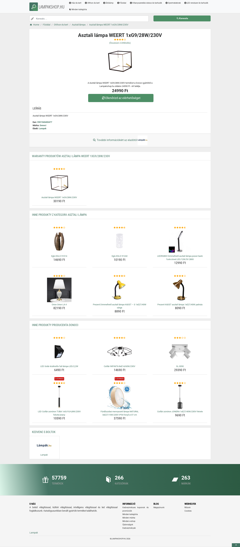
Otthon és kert (93, 3)
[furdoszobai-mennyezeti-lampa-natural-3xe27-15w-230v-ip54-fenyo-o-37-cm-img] (119, 397)
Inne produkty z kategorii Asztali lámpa (59, 214)
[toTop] (236, 545)
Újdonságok (127, 524)
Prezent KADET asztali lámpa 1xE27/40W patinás (180, 304)
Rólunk (187, 507)
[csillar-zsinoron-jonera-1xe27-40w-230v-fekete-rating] (180, 383)
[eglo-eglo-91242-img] (119, 241)
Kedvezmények (129, 528)
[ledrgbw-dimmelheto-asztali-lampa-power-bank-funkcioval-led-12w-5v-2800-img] (180, 241)
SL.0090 (180, 366)
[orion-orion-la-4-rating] (59, 276)
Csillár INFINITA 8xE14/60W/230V (119, 366)
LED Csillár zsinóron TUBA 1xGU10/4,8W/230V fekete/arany (59, 413)
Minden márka (128, 518)
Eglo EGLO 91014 (59, 256)
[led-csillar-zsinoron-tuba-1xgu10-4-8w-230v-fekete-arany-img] (59, 397)
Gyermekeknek (174, 3)
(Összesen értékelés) (120, 43)
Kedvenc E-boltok (44, 432)
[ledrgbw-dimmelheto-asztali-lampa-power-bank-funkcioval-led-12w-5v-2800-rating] (180, 227)
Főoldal (123, 3)
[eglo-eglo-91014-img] (59, 241)
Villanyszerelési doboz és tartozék (147, 3)
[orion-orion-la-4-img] (59, 290)
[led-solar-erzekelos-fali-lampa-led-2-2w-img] (59, 351)
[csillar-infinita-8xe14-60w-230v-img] (119, 351)
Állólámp (109, 3)
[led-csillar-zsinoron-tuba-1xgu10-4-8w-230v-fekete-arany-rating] (59, 383)
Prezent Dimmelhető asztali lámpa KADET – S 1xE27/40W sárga (119, 306)
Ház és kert (76, 3)
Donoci (43, 125)
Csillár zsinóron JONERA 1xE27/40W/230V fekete (180, 411)
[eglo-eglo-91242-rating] (119, 227)
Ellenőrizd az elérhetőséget (122, 98)
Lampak (42, 128)
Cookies (188, 511)
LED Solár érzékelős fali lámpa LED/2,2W (59, 366)
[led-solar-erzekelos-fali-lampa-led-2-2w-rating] (59, 338)
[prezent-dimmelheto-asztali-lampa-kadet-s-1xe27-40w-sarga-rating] (119, 276)
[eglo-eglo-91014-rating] (59, 227)
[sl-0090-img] (180, 351)
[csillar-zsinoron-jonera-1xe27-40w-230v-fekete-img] (180, 397)
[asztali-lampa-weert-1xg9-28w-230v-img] (59, 183)
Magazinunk (158, 507)
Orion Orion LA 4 (59, 304)
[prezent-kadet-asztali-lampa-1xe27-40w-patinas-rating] (180, 276)
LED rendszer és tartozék (197, 3)
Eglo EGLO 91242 (120, 256)
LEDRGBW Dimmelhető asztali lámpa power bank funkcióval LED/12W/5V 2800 (180, 258)
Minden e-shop (128, 521)
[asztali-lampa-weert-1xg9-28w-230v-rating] (59, 169)
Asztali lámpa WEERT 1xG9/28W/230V (59, 197)
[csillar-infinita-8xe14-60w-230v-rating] (119, 338)
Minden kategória (79, 9)
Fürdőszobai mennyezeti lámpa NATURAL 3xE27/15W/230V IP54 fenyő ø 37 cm (120, 413)
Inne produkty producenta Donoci (55, 325)
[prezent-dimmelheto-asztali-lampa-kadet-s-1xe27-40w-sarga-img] (119, 290)
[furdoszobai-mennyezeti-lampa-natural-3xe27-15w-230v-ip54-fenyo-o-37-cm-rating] (119, 383)
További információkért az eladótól (117, 140)
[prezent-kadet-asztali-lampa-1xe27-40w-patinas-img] (180, 290)
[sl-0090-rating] (180, 338)
